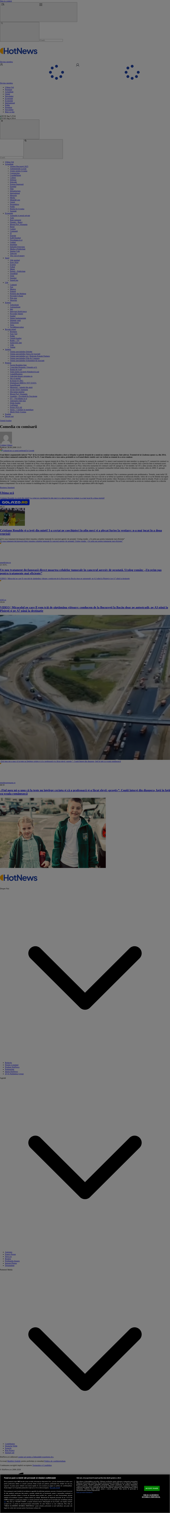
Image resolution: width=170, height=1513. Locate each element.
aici (5, 1501)
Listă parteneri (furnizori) (84, 1492)
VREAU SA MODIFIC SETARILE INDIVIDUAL (151, 1496)
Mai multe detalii (55, 1487)
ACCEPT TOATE (151, 1488)
